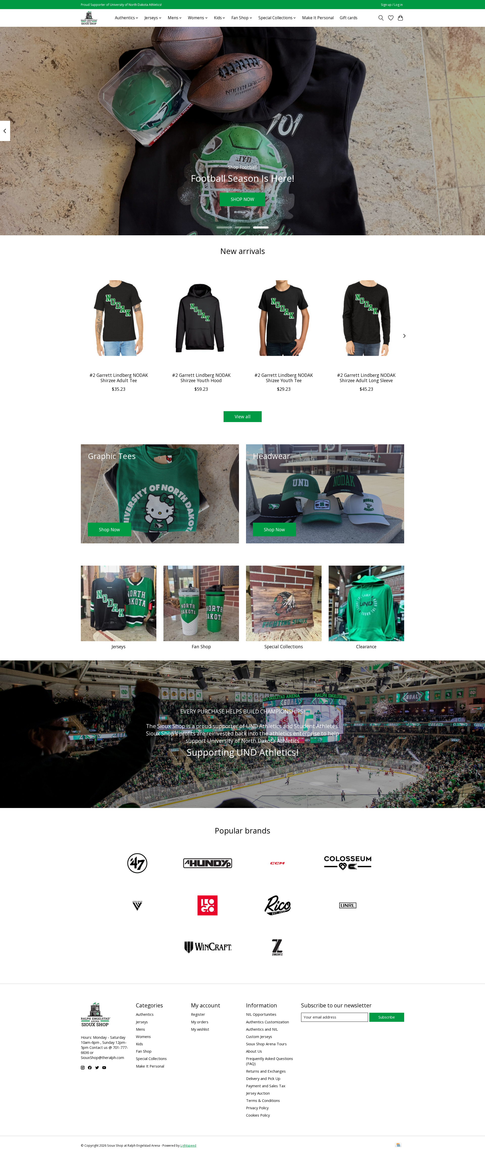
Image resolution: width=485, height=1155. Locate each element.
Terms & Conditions (263, 1100)
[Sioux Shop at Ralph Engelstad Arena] (89, 18)
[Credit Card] (398, 1145)
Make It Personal (318, 17)
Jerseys (119, 646)
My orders (199, 1021)
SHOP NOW (242, 199)
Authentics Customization (267, 1021)
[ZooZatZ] (277, 948)
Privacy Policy (257, 1107)
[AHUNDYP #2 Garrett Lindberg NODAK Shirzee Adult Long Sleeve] (366, 318)
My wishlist (200, 1029)
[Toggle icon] (381, 17)
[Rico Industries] (277, 905)
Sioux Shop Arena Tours (266, 1043)
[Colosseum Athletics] (347, 864)
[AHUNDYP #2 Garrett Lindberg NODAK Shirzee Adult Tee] (118, 318)
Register (198, 1014)
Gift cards (348, 17)
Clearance (366, 646)
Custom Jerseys (259, 1036)
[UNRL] (347, 905)
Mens (140, 1029)
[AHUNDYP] (207, 864)
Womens (143, 1036)
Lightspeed (188, 1145)
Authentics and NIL (262, 1029)
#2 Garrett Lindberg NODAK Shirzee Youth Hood (201, 377)
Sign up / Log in (392, 5)
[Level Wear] (137, 905)
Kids (139, 1043)
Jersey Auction (258, 1093)
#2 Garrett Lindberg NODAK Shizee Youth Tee (283, 377)
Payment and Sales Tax (265, 1085)
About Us (254, 1051)
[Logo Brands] (207, 905)
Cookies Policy (258, 1115)
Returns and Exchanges (266, 1071)
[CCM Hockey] (277, 864)
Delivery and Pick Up (263, 1078)
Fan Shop (201, 646)
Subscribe (386, 1017)
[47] (137, 864)
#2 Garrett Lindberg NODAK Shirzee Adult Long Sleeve (366, 377)
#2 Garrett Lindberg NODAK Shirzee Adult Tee (118, 377)
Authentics (145, 1014)
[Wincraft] (207, 948)
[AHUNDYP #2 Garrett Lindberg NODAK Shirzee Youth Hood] (201, 318)
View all (243, 416)
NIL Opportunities (261, 1014)
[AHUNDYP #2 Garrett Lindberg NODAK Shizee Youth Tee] (284, 318)
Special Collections (283, 646)
